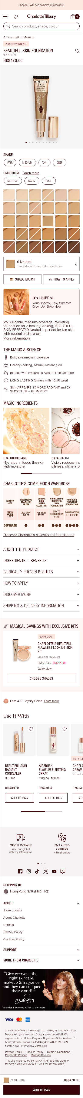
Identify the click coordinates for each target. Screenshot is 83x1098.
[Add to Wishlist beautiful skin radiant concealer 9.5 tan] (30, 729)
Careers (8, 925)
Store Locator (12, 910)
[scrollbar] (41, 473)
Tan (44, 162)
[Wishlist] (15, 17)
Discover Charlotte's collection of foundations (38, 535)
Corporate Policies (16, 1055)
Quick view (45, 668)
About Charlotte (14, 917)
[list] (41, 106)
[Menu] (5, 16)
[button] (8, 26)
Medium (27, 162)
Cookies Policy (13, 939)
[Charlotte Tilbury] (41, 16)
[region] (41, 655)
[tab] (26, 142)
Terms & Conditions (58, 1051)
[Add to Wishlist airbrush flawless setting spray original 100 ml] (64, 729)
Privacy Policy (12, 932)
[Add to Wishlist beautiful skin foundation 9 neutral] (77, 50)
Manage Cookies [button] (41, 1055)
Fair (10, 162)
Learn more (31, 173)
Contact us (41, 1045)
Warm (32, 181)
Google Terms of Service (42, 1063)
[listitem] (41, 106)
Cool (49, 181)
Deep (60, 162)
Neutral (12, 181)
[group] (26, 438)
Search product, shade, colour (35, 26)
